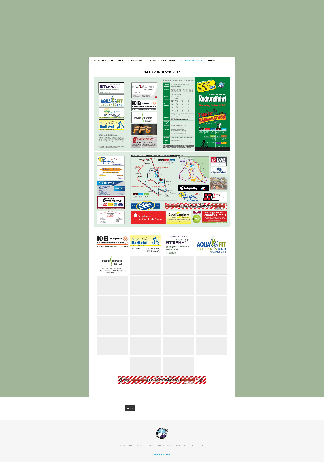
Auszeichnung (168, 60)
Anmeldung (137, 60)
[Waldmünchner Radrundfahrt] (162, 433)
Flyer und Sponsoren (191, 60)
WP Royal (182, 445)
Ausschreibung (118, 60)
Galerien (211, 60)
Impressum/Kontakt (196, 445)
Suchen (130, 408)
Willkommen (100, 60)
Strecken (152, 60)
